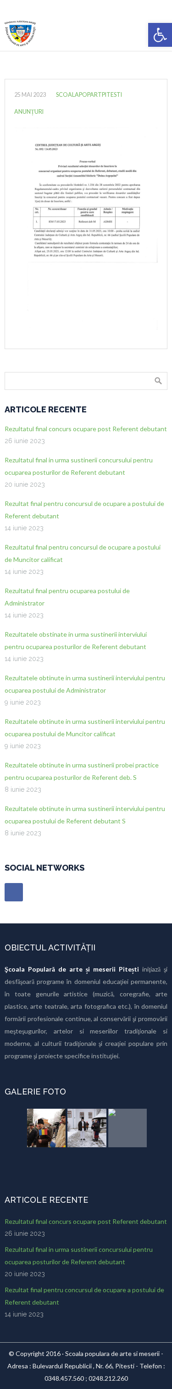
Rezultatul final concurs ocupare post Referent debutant (86, 429)
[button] (160, 35)
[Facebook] (14, 892)
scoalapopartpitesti (89, 94)
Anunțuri (29, 111)
